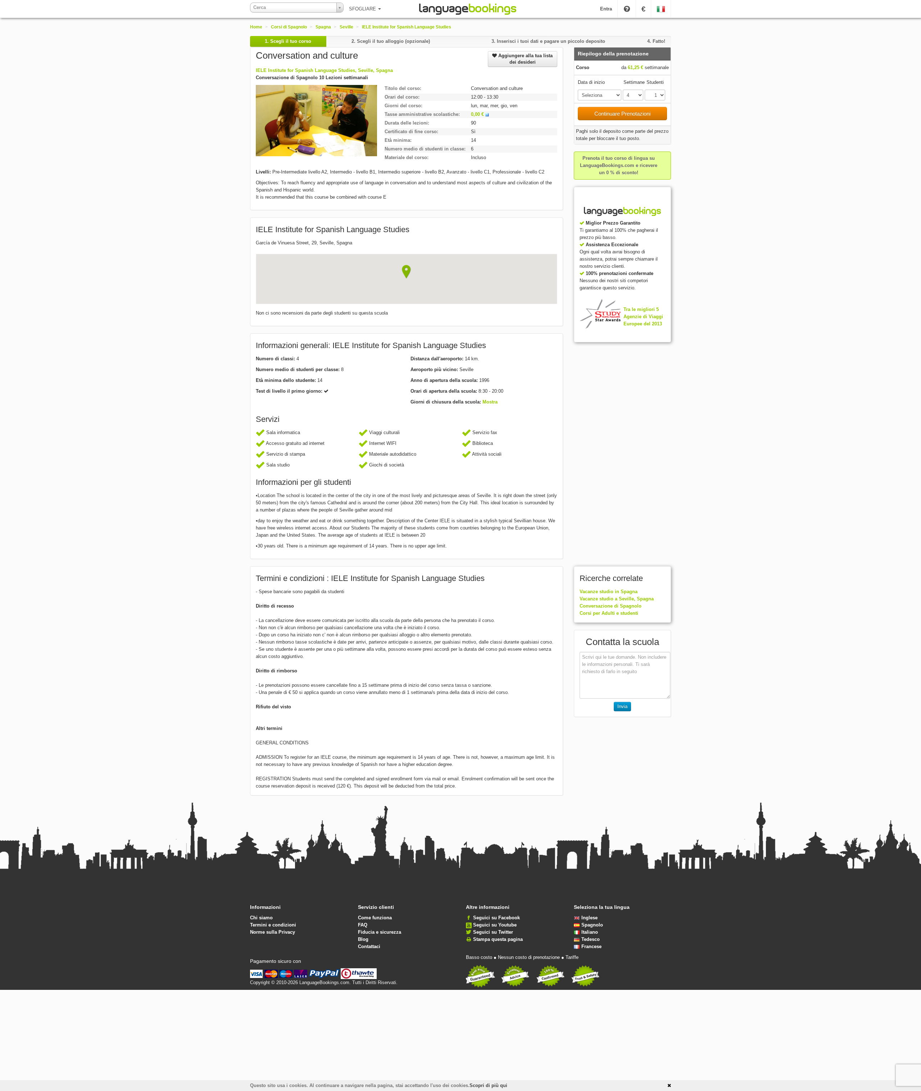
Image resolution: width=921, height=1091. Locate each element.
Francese (591, 946)
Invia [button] (622, 706)
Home (256, 27)
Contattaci (369, 946)
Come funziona (375, 917)
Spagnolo (592, 925)
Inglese (589, 917)
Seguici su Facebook (496, 917)
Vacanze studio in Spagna (609, 591)
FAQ (362, 925)
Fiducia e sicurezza (379, 932)
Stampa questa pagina (498, 939)
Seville (346, 27)
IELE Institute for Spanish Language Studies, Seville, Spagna (324, 70)
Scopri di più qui (488, 1085)
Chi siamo (261, 917)
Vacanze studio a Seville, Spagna (617, 598)
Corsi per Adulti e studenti (609, 613)
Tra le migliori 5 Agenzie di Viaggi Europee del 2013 (643, 316)
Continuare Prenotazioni (622, 114)
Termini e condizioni (273, 925)
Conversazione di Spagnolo (610, 606)
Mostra (490, 402)
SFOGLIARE (363, 9)
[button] (406, 272)
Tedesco (590, 939)
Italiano (589, 932)
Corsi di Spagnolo (289, 27)
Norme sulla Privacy (272, 932)
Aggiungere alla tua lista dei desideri (525, 59)
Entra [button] (606, 9)
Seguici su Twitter (493, 932)
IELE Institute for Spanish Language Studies (406, 27)
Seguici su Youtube (495, 925)
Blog (363, 939)
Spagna (323, 27)
